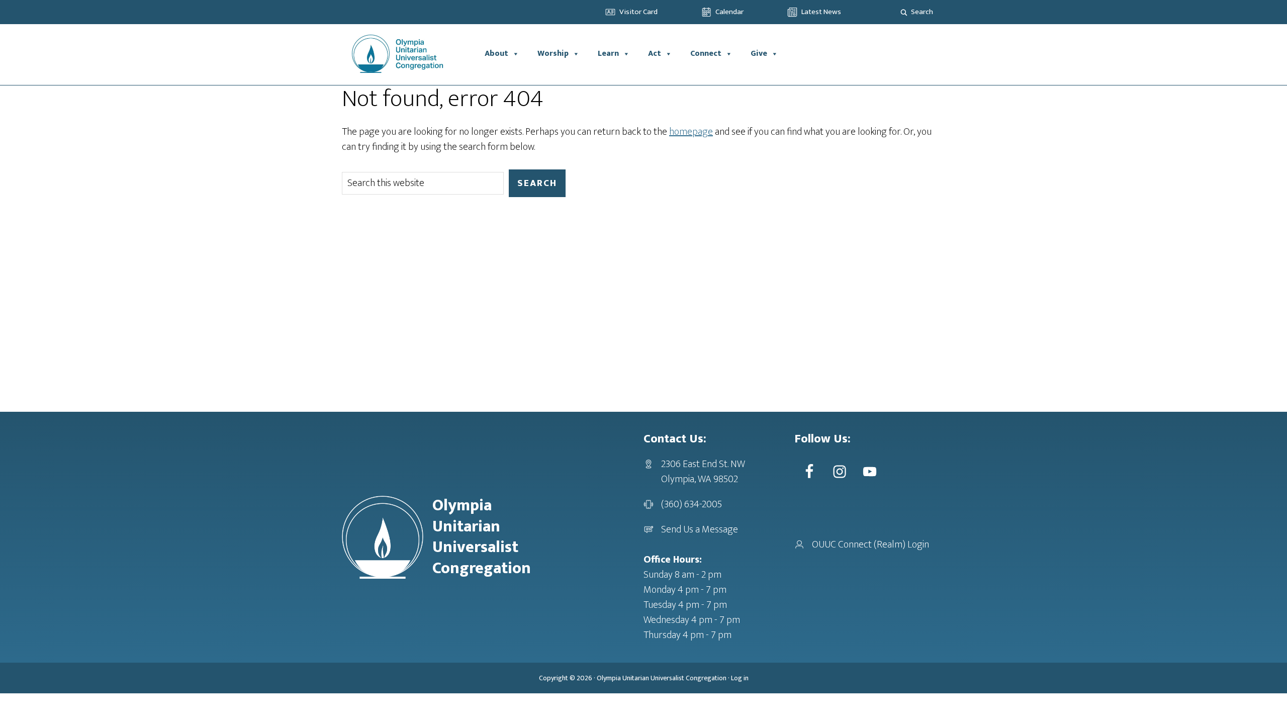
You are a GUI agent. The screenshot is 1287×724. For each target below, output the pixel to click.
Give (759, 53)
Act (654, 53)
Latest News (821, 12)
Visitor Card (638, 12)
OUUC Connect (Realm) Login (870, 544)
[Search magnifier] (904, 12)
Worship (553, 53)
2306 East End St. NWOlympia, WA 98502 (703, 472)
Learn (608, 53)
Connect (705, 53)
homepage (691, 131)
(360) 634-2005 (691, 504)
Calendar (729, 12)
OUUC (409, 54)
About (496, 53)
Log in (740, 678)
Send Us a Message (699, 529)
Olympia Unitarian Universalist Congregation (661, 678)
